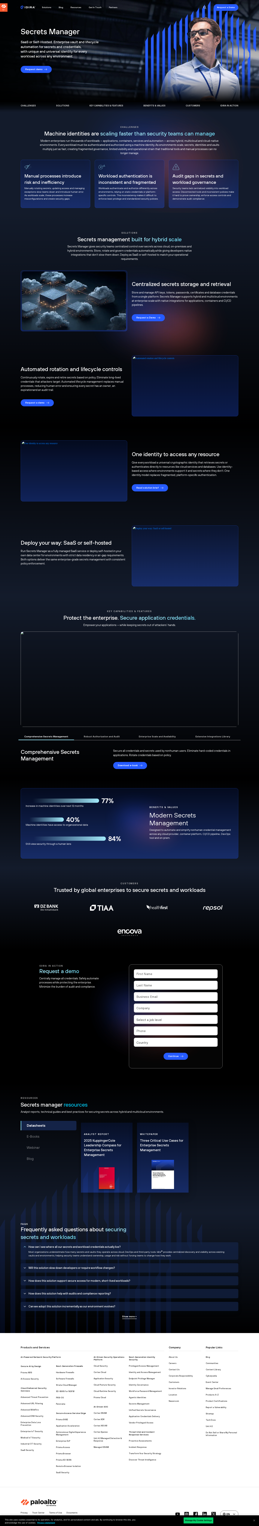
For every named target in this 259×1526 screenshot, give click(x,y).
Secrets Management (139, 1404)
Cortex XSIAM (100, 1413)
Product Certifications (216, 1401)
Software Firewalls (65, 1379)
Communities (212, 1363)
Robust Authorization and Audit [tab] (102, 736)
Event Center (212, 1382)
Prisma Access (63, 1447)
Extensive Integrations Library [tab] (212, 736)
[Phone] (176, 1030)
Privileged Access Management (144, 1366)
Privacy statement (46, 1522)
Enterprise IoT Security (32, 1431)
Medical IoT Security (30, 1438)
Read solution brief (147, 487)
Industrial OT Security (31, 1444)
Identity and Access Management (145, 1372)
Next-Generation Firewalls (69, 1366)
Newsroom (174, 1401)
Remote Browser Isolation (68, 1466)
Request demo (33, 69)
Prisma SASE (62, 1419)
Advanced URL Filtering (32, 1403)
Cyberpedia (211, 1376)
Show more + (129, 1316)
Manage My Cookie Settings (198, 1520)
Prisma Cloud (100, 1397)
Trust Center (38, 1513)
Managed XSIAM (101, 1447)
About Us (173, 1357)
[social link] (177, 1514)
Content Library (213, 1369)
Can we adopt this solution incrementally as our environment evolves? (71, 1306)
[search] (205, 7)
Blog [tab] (30, 1159)
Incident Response (138, 1447)
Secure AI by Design (31, 1366)
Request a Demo (226, 7)
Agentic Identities (137, 1397)
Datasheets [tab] (36, 1125)
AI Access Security (30, 1379)
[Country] (176, 1042)
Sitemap (210, 1414)
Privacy (24, 1513)
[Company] (176, 1008)
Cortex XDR (99, 1419)
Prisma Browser (63, 1453)
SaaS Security (27, 1450)
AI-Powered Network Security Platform (41, 1357)
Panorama (60, 1404)
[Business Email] (176, 996)
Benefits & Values (154, 105)
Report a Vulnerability (216, 1407)
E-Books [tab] (33, 1136)
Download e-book (128, 765)
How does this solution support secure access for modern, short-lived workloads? (79, 1280)
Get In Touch (95, 7)
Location (173, 1395)
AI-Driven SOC (101, 1407)
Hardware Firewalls (65, 1372)
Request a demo (34, 402)
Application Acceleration (68, 1426)
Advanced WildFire (30, 1410)
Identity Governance (139, 1385)
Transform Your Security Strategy (145, 1453)
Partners (113, 7)
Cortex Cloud (100, 1372)
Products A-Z (212, 1395)
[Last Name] (176, 985)
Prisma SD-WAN (63, 1460)
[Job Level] (176, 1019)
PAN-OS (60, 1398)
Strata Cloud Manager (66, 1385)
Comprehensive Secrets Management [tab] (46, 736)
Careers (172, 1363)
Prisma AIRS (26, 1372)
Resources (76, 7)
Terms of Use (55, 1513)
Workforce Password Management (145, 1391)
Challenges (28, 105)
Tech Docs (211, 1420)
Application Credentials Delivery (144, 1416)
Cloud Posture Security (105, 1385)
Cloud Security (101, 1366)
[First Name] (176, 973)
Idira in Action (229, 105)
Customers (193, 105)
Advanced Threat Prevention (34, 1397)
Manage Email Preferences (218, 1388)
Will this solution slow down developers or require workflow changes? (71, 1267)
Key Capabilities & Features (106, 105)
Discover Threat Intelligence (142, 1460)
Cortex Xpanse (101, 1432)
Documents (72, 1513)
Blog (61, 7)
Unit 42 (209, 1426)
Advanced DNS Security (32, 1416)
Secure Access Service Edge (71, 1413)
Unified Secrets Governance (142, 1410)
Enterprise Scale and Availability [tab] (157, 736)
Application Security (103, 1378)
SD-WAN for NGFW (65, 1391)
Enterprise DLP (63, 1441)
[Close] (254, 1520)
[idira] (28, 8)
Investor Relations (177, 1388)
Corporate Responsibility (181, 1376)
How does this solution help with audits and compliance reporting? (69, 1293)
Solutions (46, 7)
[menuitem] (29, 7)
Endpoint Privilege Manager (142, 1378)
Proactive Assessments (140, 1441)
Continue (173, 1056)
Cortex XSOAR (100, 1426)
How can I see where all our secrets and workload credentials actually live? (74, 1246)
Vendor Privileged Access (141, 1423)
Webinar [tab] (33, 1148)
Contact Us (174, 1369)
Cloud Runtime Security (105, 1391)
